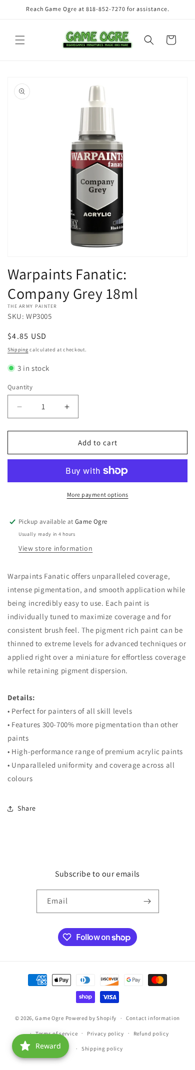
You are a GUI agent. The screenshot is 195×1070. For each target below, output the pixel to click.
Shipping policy (102, 1048)
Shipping (18, 349)
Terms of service (57, 1033)
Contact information (153, 1018)
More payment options (97, 494)
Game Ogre (49, 1018)
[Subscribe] (147, 901)
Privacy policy (105, 1033)
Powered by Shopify (91, 1018)
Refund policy (151, 1033)
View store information (55, 548)
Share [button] (27, 808)
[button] (20, 40)
